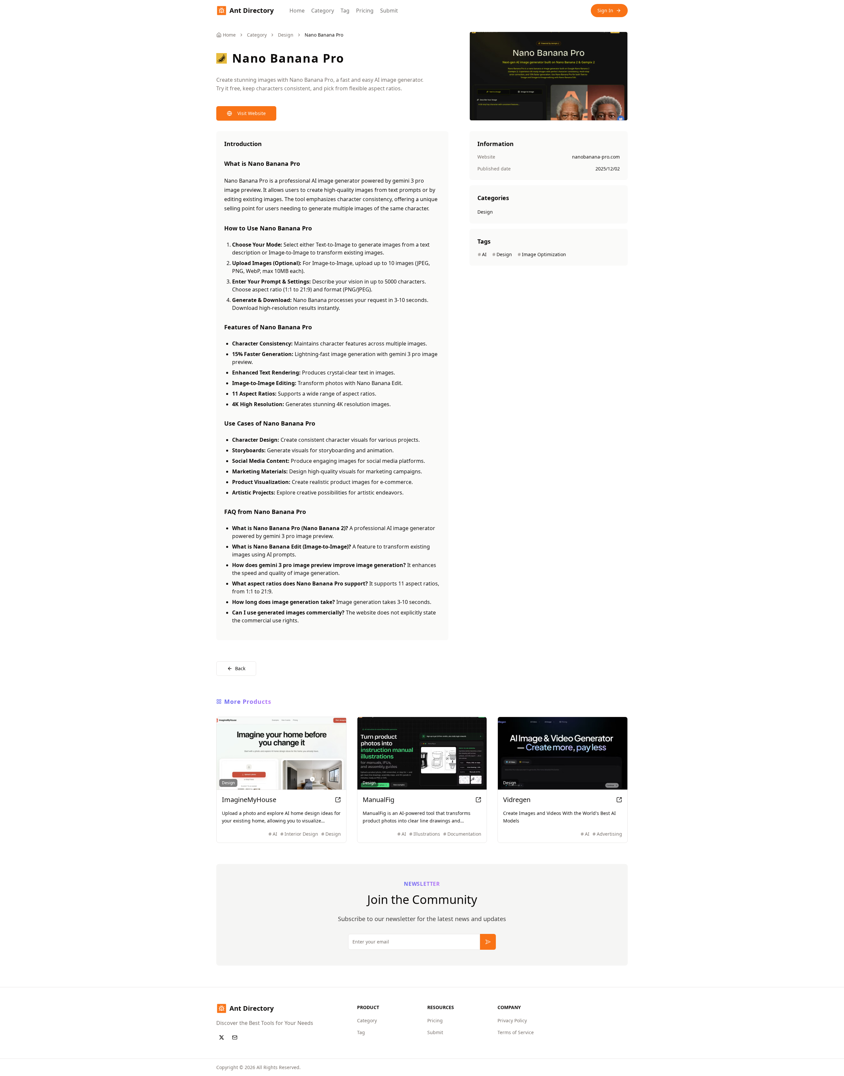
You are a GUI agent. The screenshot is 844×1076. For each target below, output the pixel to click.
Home (297, 10)
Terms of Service (515, 1032)
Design (285, 35)
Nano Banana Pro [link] (324, 35)
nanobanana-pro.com (596, 157)
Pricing (365, 10)
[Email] (234, 1037)
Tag (345, 10)
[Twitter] (221, 1037)
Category (322, 10)
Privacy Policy (512, 1020)
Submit (389, 10)
